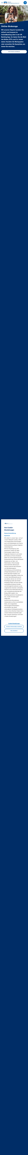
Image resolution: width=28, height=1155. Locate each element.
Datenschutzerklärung (10, 533)
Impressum (7, 535)
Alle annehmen (14, 630)
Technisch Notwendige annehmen (14, 626)
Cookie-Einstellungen (14, 623)
